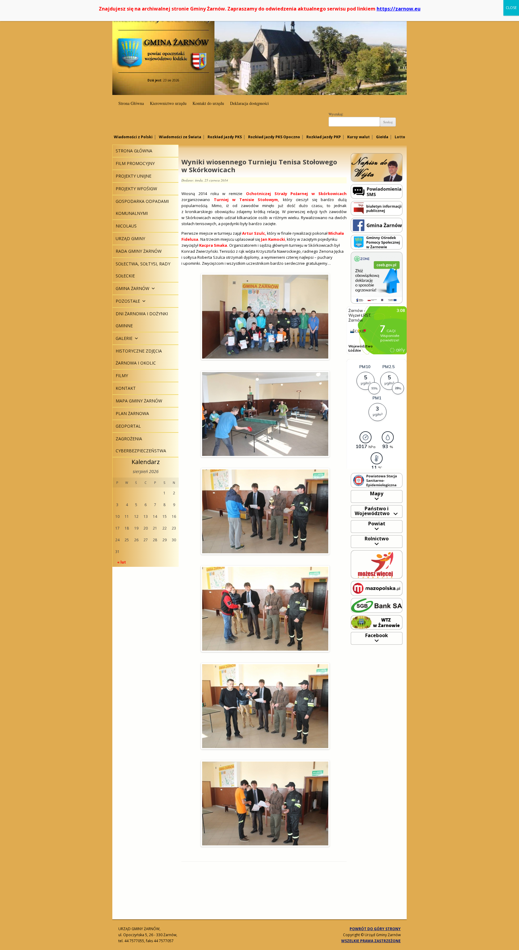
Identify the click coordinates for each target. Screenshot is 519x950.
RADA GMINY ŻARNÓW (139, 251)
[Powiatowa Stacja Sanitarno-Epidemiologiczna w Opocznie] (376, 480)
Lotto (400, 136)
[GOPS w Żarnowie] (376, 241)
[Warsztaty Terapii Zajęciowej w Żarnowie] (376, 622)
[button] (152, 288)
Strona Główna (131, 103)
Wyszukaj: (336, 113)
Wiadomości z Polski (133, 136)
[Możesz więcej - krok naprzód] (376, 564)
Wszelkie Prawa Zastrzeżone (371, 940)
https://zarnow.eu (398, 8)
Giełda (382, 136)
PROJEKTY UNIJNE (133, 176)
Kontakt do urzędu (208, 103)
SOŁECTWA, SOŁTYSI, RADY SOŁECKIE (143, 270)
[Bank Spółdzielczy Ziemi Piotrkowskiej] (376, 605)
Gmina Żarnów (163, 42)
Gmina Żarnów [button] (132, 288)
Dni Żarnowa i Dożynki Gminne (142, 319)
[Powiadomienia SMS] (376, 191)
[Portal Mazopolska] (376, 588)
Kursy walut (358, 136)
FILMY (122, 375)
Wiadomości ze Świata (180, 136)
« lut (121, 562)
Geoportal (128, 426)
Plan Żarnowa (132, 413)
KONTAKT (126, 388)
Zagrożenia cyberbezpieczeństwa (141, 445)
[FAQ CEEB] (376, 277)
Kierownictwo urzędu (168, 103)
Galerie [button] (124, 338)
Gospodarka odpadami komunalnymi (142, 207)
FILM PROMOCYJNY (135, 163)
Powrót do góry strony (375, 928)
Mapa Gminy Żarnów (139, 401)
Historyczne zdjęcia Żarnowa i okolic (139, 357)
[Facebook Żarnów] (376, 225)
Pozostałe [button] (128, 301)
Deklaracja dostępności (249, 103)
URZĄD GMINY (130, 238)
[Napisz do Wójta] (376, 167)
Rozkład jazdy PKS (225, 136)
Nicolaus (126, 226)
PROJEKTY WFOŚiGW (136, 188)
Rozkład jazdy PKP (323, 136)
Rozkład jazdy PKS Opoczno (274, 136)
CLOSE (511, 7)
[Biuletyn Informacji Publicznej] (376, 207)
